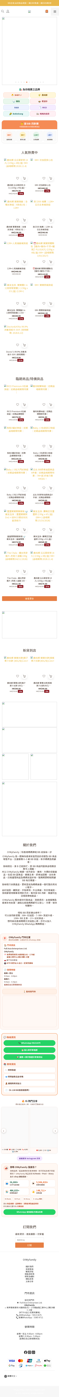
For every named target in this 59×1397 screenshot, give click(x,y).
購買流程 (29, 1271)
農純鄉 (42, 95)
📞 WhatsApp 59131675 (29, 1043)
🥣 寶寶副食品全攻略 (14, 1076)
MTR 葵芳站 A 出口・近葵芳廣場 (20, 963)
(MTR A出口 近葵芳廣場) (29, 1312)
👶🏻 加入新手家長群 (29, 1050)
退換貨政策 (29, 1274)
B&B (16, 107)
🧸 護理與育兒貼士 (13, 1083)
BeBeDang (16, 113)
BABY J (16, 95)
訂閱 (29, 1245)
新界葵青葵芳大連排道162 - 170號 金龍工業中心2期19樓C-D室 (21, 955)
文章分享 (29, 1281)
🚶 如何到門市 (29, 991)
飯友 (16, 101)
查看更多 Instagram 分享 (29, 1158)
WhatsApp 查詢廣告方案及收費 (30, 1212)
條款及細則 (29, 1276)
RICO (43, 107)
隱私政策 (29, 1278)
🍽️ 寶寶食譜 (10, 1070)
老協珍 (42, 101)
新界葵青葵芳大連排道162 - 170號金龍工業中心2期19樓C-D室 (31, 1308)
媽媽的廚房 (42, 113)
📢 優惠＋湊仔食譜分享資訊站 (29, 1057)
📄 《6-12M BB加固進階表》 (17, 1090)
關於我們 (29, 1266)
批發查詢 (29, 1269)
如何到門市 (29, 1300)
